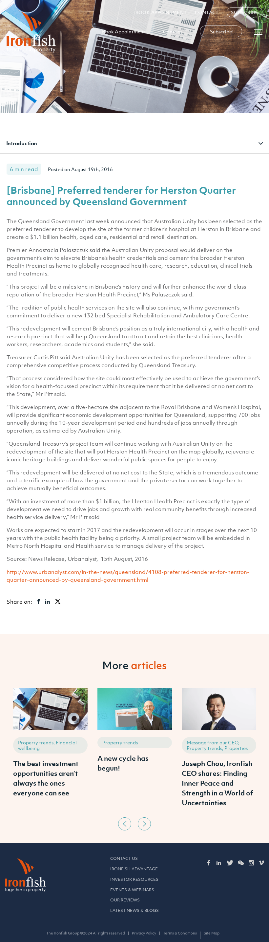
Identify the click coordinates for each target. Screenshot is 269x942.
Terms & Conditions (180, 933)
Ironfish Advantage (134, 869)
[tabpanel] (50, 751)
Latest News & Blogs (134, 910)
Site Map (211, 933)
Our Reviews (125, 900)
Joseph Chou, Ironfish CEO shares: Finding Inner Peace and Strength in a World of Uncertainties (217, 783)
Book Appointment (161, 12)
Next (144, 823)
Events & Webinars (132, 890)
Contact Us (124, 858)
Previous (124, 823)
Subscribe (244, 12)
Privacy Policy (144, 933)
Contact (207, 12)
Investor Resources (134, 879)
